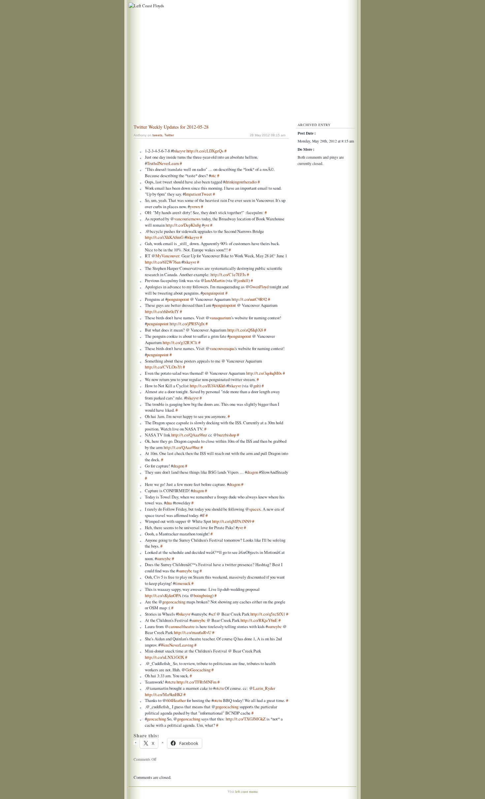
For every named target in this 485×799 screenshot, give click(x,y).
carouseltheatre (182, 626)
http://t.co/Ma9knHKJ (163, 694)
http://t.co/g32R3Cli (180, 342)
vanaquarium (220, 318)
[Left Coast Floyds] (145, 6)
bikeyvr (179, 151)
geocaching (156, 719)
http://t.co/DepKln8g (183, 225)
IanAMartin (215, 280)
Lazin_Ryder (264, 688)
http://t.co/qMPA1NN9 (231, 521)
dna (169, 503)
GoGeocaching (197, 670)
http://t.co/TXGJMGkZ (246, 719)
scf (212, 614)
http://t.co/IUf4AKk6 (207, 386)
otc (213, 175)
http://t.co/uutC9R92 (249, 299)
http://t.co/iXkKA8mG (164, 237)
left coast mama (246, 791)
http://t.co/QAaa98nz (189, 435)
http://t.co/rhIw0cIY (162, 311)
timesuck (182, 583)
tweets (157, 135)
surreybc (164, 558)
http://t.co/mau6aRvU (192, 632)
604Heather (176, 700)
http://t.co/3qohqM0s (264, 373)
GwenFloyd (259, 287)
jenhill (242, 280)
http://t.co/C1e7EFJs (228, 274)
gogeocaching (173, 602)
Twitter (169, 135)
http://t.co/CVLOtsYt (163, 367)
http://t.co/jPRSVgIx (187, 324)
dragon (178, 466)
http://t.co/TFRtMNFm (196, 682)
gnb (256, 386)
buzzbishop (226, 435)
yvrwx (195, 206)
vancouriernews (187, 219)
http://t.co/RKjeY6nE (259, 620)
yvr (206, 225)
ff (203, 515)
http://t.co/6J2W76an (162, 262)
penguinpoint (213, 293)
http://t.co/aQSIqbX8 (245, 330)
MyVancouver (167, 256)
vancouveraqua (222, 348)
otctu (171, 682)
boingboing (203, 595)
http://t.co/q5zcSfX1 (267, 614)
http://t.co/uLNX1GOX (164, 657)
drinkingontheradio (241, 182)
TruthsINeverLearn (163, 163)
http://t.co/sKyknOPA (163, 595)
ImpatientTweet (198, 194)
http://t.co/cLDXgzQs (204, 151)
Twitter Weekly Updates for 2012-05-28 (171, 127)
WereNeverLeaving (176, 645)
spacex (255, 509)
